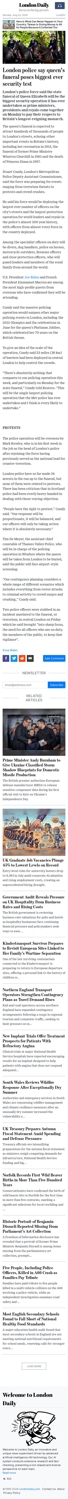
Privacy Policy (11, 1492)
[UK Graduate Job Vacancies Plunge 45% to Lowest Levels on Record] (34, 832)
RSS (9, 1478)
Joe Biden (31, 277)
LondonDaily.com (29, 1489)
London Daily (34, 4)
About (61, 1489)
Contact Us (49, 1489)
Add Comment (54, 658)
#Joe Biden (10, 650)
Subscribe (56, 685)
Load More (34, 1366)
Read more (9, 1472)
